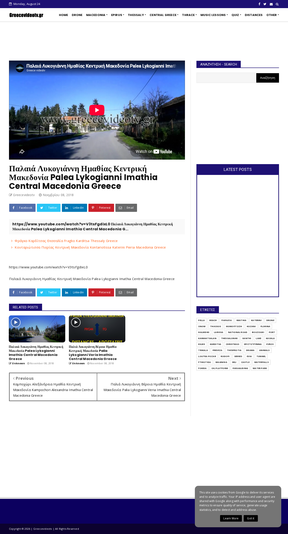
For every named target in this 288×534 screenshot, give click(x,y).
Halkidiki (203, 332)
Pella (201, 320)
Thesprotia (234, 350)
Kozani (251, 326)
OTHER (271, 15)
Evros (270, 344)
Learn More (230, 518)
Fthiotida (204, 362)
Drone (270, 320)
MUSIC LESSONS (213, 15)
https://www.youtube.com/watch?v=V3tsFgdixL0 (48, 267)
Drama (250, 350)
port (272, 332)
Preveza (217, 350)
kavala (270, 338)
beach (213, 320)
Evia (249, 356)
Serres (238, 356)
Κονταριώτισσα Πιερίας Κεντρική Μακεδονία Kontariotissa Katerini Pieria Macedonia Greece (90, 247)
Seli (234, 362)
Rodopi (225, 356)
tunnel (261, 356)
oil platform (220, 368)
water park (260, 368)
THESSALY (136, 15)
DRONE (77, 15)
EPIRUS (116, 15)
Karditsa (215, 344)
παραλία (226, 320)
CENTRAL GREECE (163, 15)
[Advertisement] (144, 41)
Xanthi (246, 338)
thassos (215, 326)
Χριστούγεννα (253, 344)
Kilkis (201, 344)
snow (201, 326)
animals (264, 350)
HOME (63, 15)
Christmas (232, 344)
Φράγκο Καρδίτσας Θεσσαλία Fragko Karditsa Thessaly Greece (66, 240)
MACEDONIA (96, 15)
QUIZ (235, 15)
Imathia (241, 320)
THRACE (188, 15)
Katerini (256, 320)
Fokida (202, 368)
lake (258, 338)
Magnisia (221, 362)
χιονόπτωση (234, 326)
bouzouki (258, 332)
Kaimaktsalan (207, 338)
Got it (250, 518)
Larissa (218, 332)
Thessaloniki (229, 338)
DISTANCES (254, 15)
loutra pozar (207, 356)
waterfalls (261, 362)
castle (245, 362)
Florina (265, 326)
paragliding (240, 368)
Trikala (203, 350)
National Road (238, 332)
